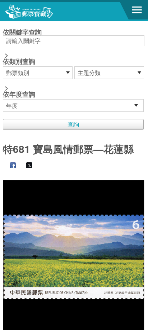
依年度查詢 (19, 94)
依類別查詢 (19, 61)
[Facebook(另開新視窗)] (9, 166)
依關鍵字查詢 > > (22, 64)
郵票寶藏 (44, 11)
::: (5, 24)
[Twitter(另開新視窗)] (25, 166)
